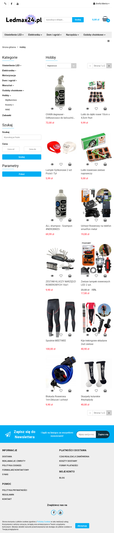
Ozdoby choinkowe (12, 90)
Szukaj (22, 157)
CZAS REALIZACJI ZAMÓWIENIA (74, 456)
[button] (9, 450)
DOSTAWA (7, 456)
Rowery (9, 105)
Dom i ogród (9, 80)
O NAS (5, 474)
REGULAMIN (8, 494)
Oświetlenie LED (11, 65)
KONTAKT (7, 499)
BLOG (62, 478)
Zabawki (6, 115)
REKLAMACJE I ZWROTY (13, 461)
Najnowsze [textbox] (52, 66)
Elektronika (8, 70)
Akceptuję (82, 526)
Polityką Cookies (43, 522)
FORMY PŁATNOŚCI (68, 465)
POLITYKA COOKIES (11, 465)
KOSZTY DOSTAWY (68, 461)
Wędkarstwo (11, 100)
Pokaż (22, 174)
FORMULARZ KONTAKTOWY (15, 470)
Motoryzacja (9, 75)
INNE (7, 109)
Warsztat (7, 85)
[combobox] (61, 65)
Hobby (6, 95)
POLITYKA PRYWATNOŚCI (14, 490)
